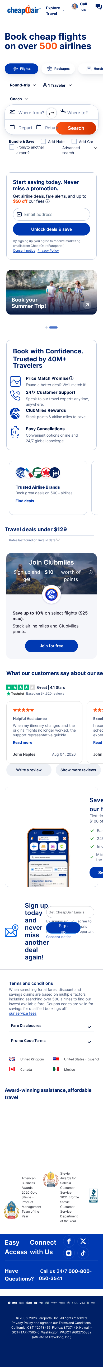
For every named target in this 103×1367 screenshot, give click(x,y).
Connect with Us (43, 1247)
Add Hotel (56, 141)
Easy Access (16, 1247)
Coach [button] (16, 98)
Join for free (51, 645)
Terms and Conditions (75, 1323)
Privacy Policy (48, 250)
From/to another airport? (30, 150)
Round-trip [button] (20, 85)
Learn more (51, 587)
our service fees (22, 1013)
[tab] (46, 327)
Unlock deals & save (51, 229)
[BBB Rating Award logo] (88, 1200)
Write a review (29, 770)
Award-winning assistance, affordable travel (48, 1093)
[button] (79, 6)
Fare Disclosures (26, 1025)
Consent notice (24, 250)
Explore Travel (53, 11)
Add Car (86, 141)
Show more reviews (78, 770)
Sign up (63, 928)
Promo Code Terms (28, 1040)
